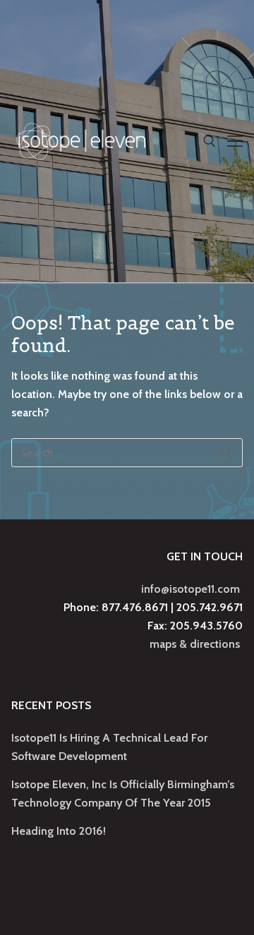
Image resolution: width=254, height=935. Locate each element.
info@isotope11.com (190, 589)
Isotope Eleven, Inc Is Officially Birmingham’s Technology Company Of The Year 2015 (122, 793)
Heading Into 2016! (58, 831)
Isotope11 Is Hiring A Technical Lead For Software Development (109, 747)
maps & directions (195, 644)
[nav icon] (235, 141)
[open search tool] (209, 141)
